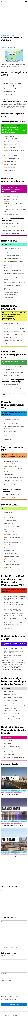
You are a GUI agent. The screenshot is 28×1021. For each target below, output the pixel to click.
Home (2, 47)
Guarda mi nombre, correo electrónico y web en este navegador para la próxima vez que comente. (13, 998)
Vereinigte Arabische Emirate (8, 35)
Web (2, 987)
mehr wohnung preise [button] (8, 628)
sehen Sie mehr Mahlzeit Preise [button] (10, 170)
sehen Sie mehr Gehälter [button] (8, 343)
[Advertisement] (14, 18)
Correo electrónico (6, 980)
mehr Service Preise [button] (8, 439)
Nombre (3, 973)
